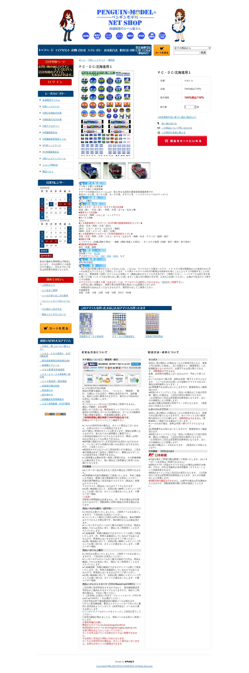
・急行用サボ (46, 394)
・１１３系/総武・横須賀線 (53, 381)
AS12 (115, 256)
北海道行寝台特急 (154, 336)
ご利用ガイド (48, 285)
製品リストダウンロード (54, 314)
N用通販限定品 (49, 132)
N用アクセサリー (50, 126)
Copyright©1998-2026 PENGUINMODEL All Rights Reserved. (124, 666)
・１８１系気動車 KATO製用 (55, 403)
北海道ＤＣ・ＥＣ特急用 (91, 336)
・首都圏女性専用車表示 (52, 399)
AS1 (103, 256)
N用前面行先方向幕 (52, 119)
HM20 (165, 282)
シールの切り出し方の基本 (55, 295)
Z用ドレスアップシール (54, 158)
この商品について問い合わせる (177, 128)
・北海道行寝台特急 (49, 386)
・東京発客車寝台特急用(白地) (55, 360)
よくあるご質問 (49, 290)
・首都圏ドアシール (49, 365)
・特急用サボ (46, 390)
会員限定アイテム (51, 100)
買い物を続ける (169, 123)
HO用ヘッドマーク (51, 145)
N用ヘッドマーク (50, 106)
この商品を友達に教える (174, 132)
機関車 (111, 60)
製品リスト (47, 171)
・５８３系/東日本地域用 (52, 369)
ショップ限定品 (50, 165)
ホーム (82, 60)
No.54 (97, 253)
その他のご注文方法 (52, 309)
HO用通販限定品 (50, 152)
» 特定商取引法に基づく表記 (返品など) (176, 117)
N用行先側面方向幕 (52, 113)
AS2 (109, 256)
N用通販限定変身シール (54, 139)
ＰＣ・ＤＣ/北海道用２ (123, 336)
